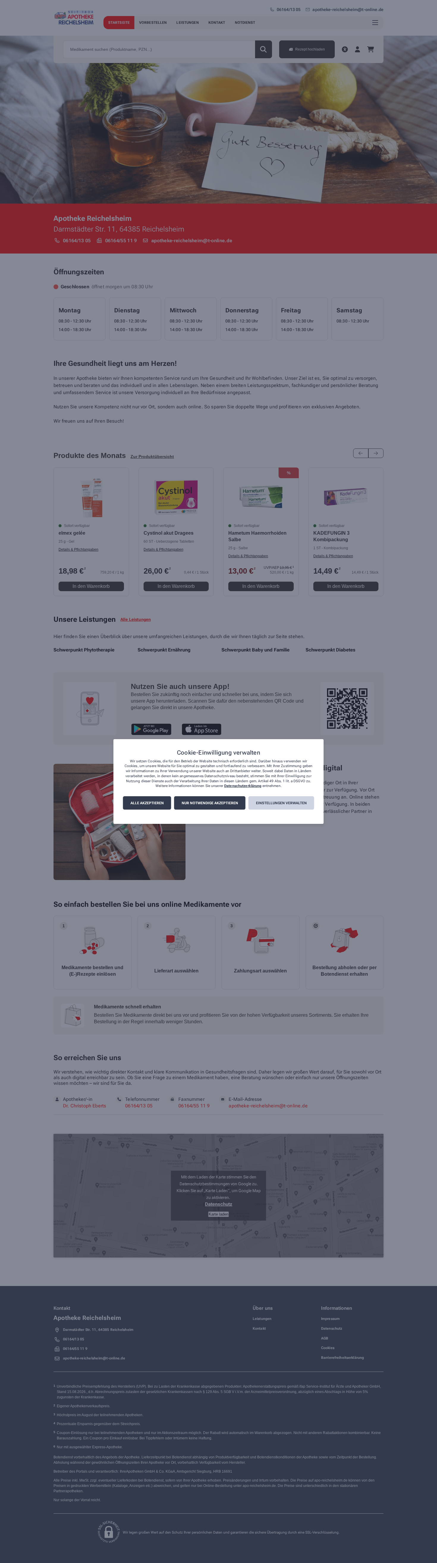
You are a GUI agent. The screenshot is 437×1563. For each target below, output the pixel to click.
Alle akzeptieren (147, 803)
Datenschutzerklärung (242, 786)
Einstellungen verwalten (281, 803)
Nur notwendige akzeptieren (210, 803)
